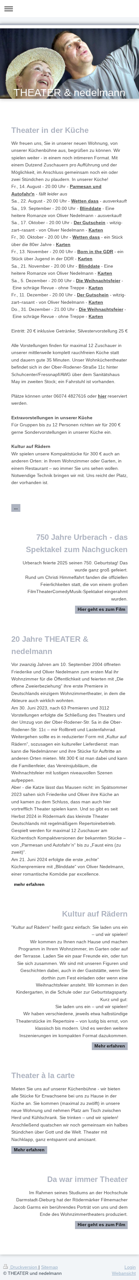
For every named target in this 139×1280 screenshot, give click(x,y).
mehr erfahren (29, 884)
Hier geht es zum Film (101, 609)
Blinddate (90, 208)
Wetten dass (85, 200)
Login (130, 1267)
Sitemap (49, 1267)
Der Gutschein (89, 222)
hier (102, 396)
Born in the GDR (95, 251)
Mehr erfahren (109, 1045)
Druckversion (23, 1267)
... (16, 507)
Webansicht (124, 1273)
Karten (96, 230)
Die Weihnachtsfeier (98, 280)
